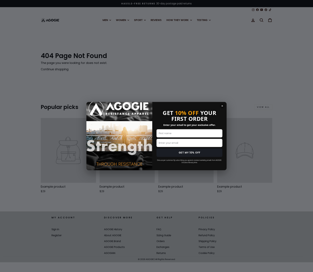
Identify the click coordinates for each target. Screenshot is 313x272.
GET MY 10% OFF (189, 152)
